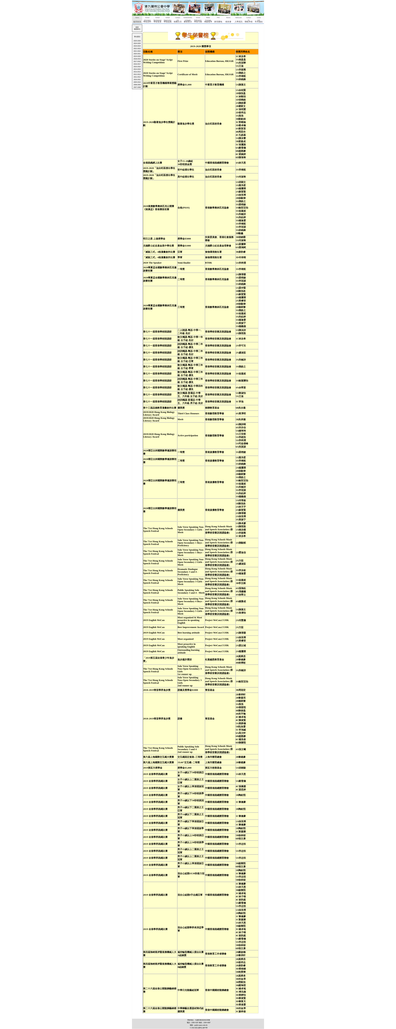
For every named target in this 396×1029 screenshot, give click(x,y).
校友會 (228, 20)
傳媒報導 (208, 20)
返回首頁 (137, 20)
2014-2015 (137, 69)
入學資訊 (238, 20)
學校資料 (147, 20)
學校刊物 (198, 20)
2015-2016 (137, 66)
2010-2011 (137, 79)
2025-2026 (137, 41)
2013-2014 (137, 72)
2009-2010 (137, 82)
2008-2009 (137, 85)
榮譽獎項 (188, 20)
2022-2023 (137, 48)
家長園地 (218, 20)
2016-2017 (137, 64)
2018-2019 (137, 59)
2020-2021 (137, 54)
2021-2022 (137, 51)
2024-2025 (137, 43)
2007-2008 (137, 87)
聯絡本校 (249, 20)
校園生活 (178, 20)
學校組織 (167, 20)
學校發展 (157, 20)
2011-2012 (137, 77)
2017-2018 (137, 61)
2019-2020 (137, 56)
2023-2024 (137, 46)
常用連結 (259, 20)
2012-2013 (137, 74)
